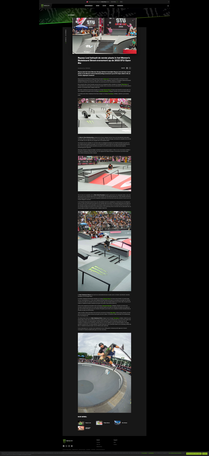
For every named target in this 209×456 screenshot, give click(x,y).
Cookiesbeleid (93, 449)
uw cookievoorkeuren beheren (175, 453)
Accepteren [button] (205, 453)
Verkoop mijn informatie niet (100, 449)
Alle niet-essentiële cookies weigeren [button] (194, 453)
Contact (115, 444)
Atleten (104, 5)
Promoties (111, 5)
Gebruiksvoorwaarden (82, 449)
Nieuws (97, 5)
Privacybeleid (144, 453)
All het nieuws (71, 15)
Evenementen (120, 5)
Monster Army (99, 446)
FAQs (115, 442)
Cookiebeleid (151, 453)
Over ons (98, 444)
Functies (98, 442)
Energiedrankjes (88, 5)
